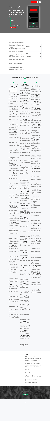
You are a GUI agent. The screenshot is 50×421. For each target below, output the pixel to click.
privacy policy (31, 26)
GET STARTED (25, 394)
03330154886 (13, 27)
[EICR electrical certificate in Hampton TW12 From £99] (25, 403)
